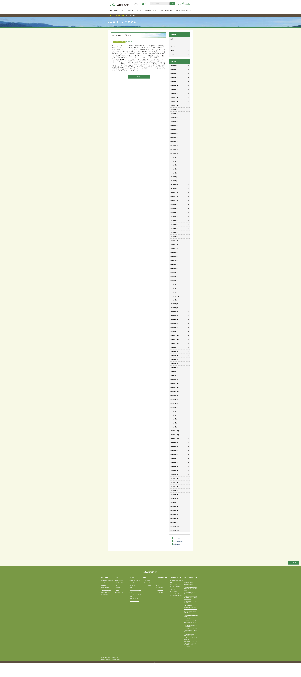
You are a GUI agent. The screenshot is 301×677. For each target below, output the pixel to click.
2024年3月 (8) (174, 181)
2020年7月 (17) (174, 355)
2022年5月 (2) (174, 268)
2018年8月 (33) (174, 446)
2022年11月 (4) (174, 244)
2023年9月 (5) (174, 204)
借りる (131, 587)
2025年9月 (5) (174, 109)
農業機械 (104, 585)
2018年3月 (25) (174, 466)
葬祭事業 (118, 587)
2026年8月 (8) (174, 65)
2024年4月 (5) (174, 177)
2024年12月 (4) (174, 145)
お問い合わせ (176, 544)
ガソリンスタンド (120, 592)
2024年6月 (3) (174, 169)
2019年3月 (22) (174, 419)
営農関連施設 (160, 587)
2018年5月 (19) (174, 458)
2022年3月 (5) (174, 276)
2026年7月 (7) (174, 69)
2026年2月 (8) (174, 89)
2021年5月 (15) (174, 315)
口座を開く (132, 583)
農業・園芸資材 (105, 587)
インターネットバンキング (135, 590)
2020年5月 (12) (174, 363)
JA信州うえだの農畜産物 (107, 580)
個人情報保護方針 (189, 605)
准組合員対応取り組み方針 (190, 622)
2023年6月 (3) (174, 216)
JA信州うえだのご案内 (165, 10)
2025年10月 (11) (174, 105)
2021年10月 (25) (174, 296)
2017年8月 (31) (174, 494)
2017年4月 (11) (174, 510)
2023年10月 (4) (174, 200)
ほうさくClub (105, 594)
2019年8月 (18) (174, 399)
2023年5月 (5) (174, 220)
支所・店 (159, 583)
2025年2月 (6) (174, 137)
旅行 (117, 585)
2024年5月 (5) (174, 173)
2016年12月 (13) (174, 526)
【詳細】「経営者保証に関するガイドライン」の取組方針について (190, 589)
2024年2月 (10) (174, 184)
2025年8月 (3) (174, 113)
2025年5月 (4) (174, 125)
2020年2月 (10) (174, 375)
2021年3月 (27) (174, 323)
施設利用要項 (188, 647)
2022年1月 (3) (174, 284)
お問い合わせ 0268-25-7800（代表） (185, 3)
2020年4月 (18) (174, 367)
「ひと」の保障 (147, 580)
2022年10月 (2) (174, 248)
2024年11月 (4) (174, 149)
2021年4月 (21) (174, 319)
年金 (131, 592)
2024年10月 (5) (174, 153)
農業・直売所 (113, 10)
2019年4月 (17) (174, 415)
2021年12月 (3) (174, 288)
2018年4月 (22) (174, 462)
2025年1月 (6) (174, 141)
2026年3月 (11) (174, 85)
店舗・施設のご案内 (150, 10)
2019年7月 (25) (174, 403)
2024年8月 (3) (174, 161)
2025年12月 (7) (174, 97)
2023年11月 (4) (174, 196)
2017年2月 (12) (174, 518)
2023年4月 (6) (174, 224)
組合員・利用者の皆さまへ (183, 10)
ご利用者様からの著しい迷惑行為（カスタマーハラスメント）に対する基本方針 (190, 643)
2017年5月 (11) (174, 506)
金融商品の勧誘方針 (189, 582)
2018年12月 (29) (174, 430)
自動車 (117, 590)
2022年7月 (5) (174, 260)
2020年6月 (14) (174, 359)
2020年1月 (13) (174, 379)
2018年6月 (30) (174, 454)
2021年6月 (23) (174, 311)
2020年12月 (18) (174, 335)
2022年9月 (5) (174, 252)
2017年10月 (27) (174, 486)
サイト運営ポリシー (178, 541)
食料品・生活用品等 (120, 583)
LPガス (117, 594)
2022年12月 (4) (174, 240)
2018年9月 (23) (174, 442)
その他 (172, 54)
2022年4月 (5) (174, 272)
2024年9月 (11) (174, 157)
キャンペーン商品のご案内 (135, 580)
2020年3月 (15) (174, 371)
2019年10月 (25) (174, 391)
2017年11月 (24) (174, 482)
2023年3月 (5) (174, 228)
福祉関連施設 (160, 592)
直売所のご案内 (105, 583)
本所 (158, 580)
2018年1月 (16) (174, 474)
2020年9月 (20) (174, 347)
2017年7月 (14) (174, 498)
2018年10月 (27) (174, 438)
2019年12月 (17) (174, 383)
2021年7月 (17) (174, 307)
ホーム (109, 15)
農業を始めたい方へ (106, 590)
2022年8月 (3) (174, 256)
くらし (123, 10)
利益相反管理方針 (189, 584)
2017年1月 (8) (174, 522)
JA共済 (139, 10)
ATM (158, 585)
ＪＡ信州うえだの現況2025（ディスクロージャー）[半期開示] (190, 630)
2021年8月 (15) (174, 303)
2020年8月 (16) (174, 351)
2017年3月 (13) (174, 514)
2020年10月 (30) (174, 343)
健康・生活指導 (119, 580)
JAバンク (130, 10)
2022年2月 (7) (174, 280)
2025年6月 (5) (174, 121)
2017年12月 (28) (174, 478)
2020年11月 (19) (174, 339)
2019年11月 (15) (174, 387)
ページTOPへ (293, 562)
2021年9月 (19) (174, 300)
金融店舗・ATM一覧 (134, 598)
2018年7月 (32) (174, 450)
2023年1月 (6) (174, 236)
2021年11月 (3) (174, 292)
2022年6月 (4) (174, 264)
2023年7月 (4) (174, 212)
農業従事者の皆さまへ (107, 592)
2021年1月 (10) (174, 331)
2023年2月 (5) (174, 232)
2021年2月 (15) (174, 327)
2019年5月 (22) (174, 411)
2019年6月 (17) (174, 407)
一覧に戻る (138, 76)
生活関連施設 (160, 590)
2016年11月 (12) (174, 530)
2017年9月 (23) (174, 490)
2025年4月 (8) (174, 129)
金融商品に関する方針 (134, 601)
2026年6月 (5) (174, 73)
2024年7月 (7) (174, 165)
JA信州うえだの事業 (175, 586)
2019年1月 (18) (174, 427)
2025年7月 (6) (174, 117)
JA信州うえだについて (176, 584)
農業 (171, 39)
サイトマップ (176, 538)
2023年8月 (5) (174, 208)
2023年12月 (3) (174, 192)
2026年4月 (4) (174, 81)
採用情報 (173, 589)
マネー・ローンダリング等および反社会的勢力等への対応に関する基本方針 (190, 598)
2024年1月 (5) (174, 188)
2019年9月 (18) (174, 395)
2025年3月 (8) (174, 133)
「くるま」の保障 (147, 585)
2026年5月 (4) (174, 77)
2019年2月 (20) (174, 423)
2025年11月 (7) (174, 101)
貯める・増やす (133, 585)
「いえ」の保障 (147, 583)
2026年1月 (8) (174, 93)
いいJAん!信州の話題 (119, 15)
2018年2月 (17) (174, 470)
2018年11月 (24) (174, 434)
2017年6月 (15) (174, 502)
